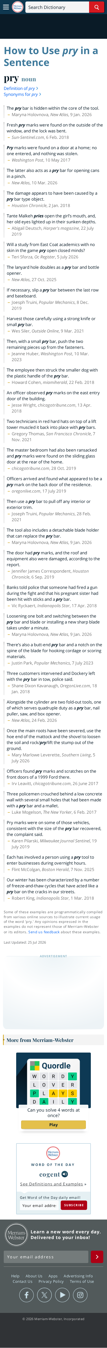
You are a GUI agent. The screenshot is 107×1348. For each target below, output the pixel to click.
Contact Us (23, 1281)
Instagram (80, 1295)
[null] (64, 1174)
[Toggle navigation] (6, 7)
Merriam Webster (16, 1234)
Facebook (26, 1295)
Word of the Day (53, 1164)
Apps (54, 1275)
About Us (35, 1275)
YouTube (62, 1295)
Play (53, 1124)
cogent (49, 1174)
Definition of (19, 88)
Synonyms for (21, 94)
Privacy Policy (52, 1281)
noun (28, 79)
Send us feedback (43, 932)
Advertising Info (79, 1275)
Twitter (44, 1295)
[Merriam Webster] (53, 1153)
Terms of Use (82, 1281)
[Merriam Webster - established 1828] (17, 7)
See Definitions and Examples (51, 1184)
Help (16, 1275)
